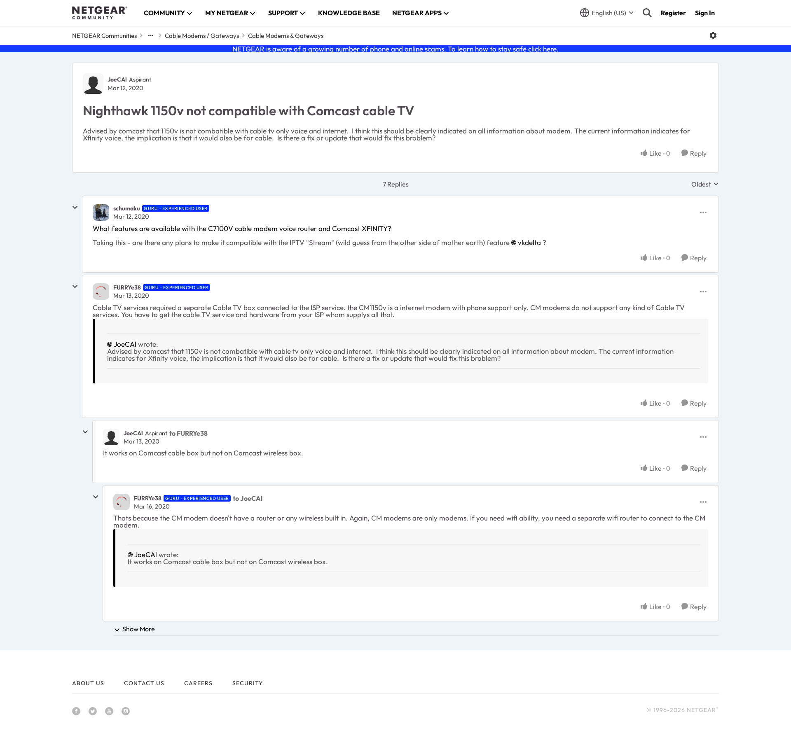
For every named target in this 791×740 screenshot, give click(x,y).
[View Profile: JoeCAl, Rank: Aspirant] (93, 83)
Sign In (705, 13)
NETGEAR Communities (104, 36)
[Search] (647, 13)
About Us (88, 683)
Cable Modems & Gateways (285, 36)
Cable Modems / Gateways (202, 36)
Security (247, 683)
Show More (138, 629)
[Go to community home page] (99, 12)
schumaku (126, 208)
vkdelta (529, 242)
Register (673, 13)
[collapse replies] (75, 207)
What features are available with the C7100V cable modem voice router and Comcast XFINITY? (242, 228)
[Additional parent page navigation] (151, 35)
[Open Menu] (713, 35)
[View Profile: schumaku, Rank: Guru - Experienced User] (101, 212)
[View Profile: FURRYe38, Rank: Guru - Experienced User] (101, 291)
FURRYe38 (127, 287)
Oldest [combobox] (705, 184)
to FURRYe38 (188, 433)
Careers (198, 683)
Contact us (144, 683)
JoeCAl (117, 79)
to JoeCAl (247, 498)
